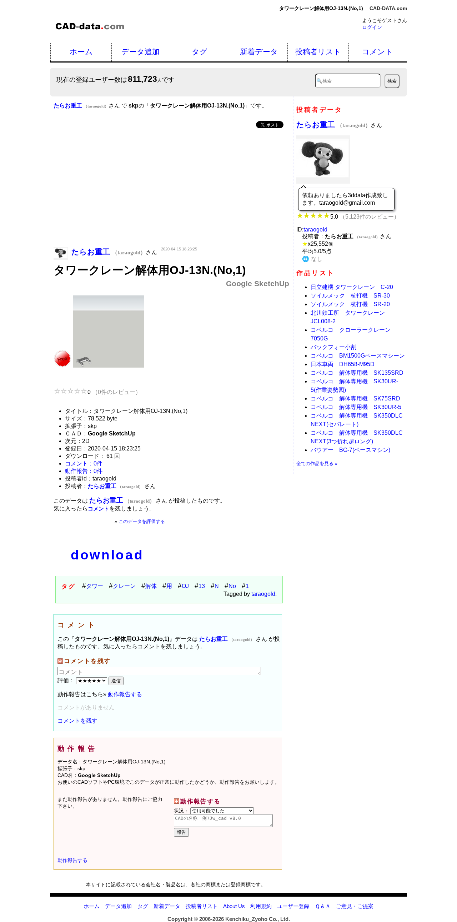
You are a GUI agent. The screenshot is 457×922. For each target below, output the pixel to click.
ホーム (81, 52)
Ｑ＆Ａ (323, 906)
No (232, 586)
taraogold (263, 594)
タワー (94, 586)
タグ (199, 52)
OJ (185, 586)
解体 (151, 586)
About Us (234, 906)
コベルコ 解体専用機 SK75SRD (355, 398)
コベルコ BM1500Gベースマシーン (358, 356)
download (107, 555)
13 (202, 586)
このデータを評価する (142, 521)
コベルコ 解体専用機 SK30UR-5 (356, 407)
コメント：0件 (83, 463)
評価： (66, 680)
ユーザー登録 (293, 906)
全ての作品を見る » (316, 463)
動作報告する (125, 694)
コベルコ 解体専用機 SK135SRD (357, 373)
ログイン (372, 27)
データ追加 (140, 52)
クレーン (124, 586)
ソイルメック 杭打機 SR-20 (350, 304)
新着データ (259, 52)
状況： (182, 810)
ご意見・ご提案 (354, 906)
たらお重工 (333, 124)
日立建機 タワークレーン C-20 (352, 287)
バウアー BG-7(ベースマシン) (350, 450)
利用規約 (261, 906)
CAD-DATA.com (388, 8)
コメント (377, 52)
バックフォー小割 (333, 347)
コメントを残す (77, 721)
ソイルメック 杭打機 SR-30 (350, 296)
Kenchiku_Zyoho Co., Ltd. (257, 919)
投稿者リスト (318, 52)
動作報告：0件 (83, 471)
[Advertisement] (171, 188)
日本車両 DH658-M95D (343, 364)
